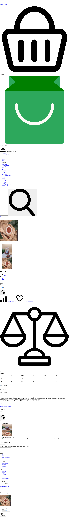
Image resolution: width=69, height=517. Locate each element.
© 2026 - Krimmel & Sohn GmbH (4, 486)
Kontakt (3, 473)
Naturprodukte (4, 464)
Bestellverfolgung (4, 474)
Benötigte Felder (2, 515)
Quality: (3, 509)
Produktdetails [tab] (4, 395)
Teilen (2, 277)
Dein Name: (2, 514)
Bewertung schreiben (3, 275)
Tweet (2, 278)
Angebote (3, 160)
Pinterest (3, 279)
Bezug (1, 403)
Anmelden (4, 153)
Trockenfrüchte (4, 466)
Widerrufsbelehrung (4, 456)
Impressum (3, 455)
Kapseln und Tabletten (5, 463)
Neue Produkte (4, 471)
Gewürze (3, 462)
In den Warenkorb (3, 419)
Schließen (2, 516)
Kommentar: (2, 513)
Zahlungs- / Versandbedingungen (6, 457)
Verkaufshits (3, 159)
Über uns (3, 454)
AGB (2, 458)
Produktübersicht (4, 158)
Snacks (3, 465)
